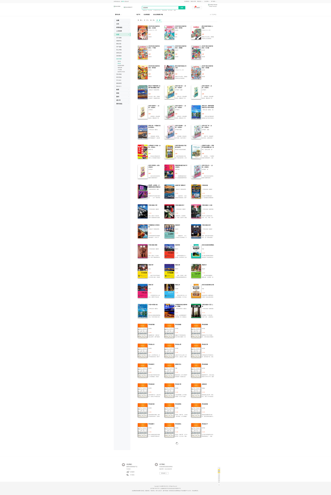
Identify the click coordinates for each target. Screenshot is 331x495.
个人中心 (214, 14)
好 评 (146, 20)
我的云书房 (193, 1)
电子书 (138, 14)
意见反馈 (163, 473)
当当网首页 (186, 1)
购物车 (197, 7)
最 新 (152, 20)
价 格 (159, 20)
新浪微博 (132, 472)
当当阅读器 (147, 14)
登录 (123, 1)
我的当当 (199, 1)
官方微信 (132, 474)
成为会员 (126, 1)
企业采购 (206, 1)
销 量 (140, 20)
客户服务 (213, 1)
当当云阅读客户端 (158, 14)
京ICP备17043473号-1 (155, 488)
